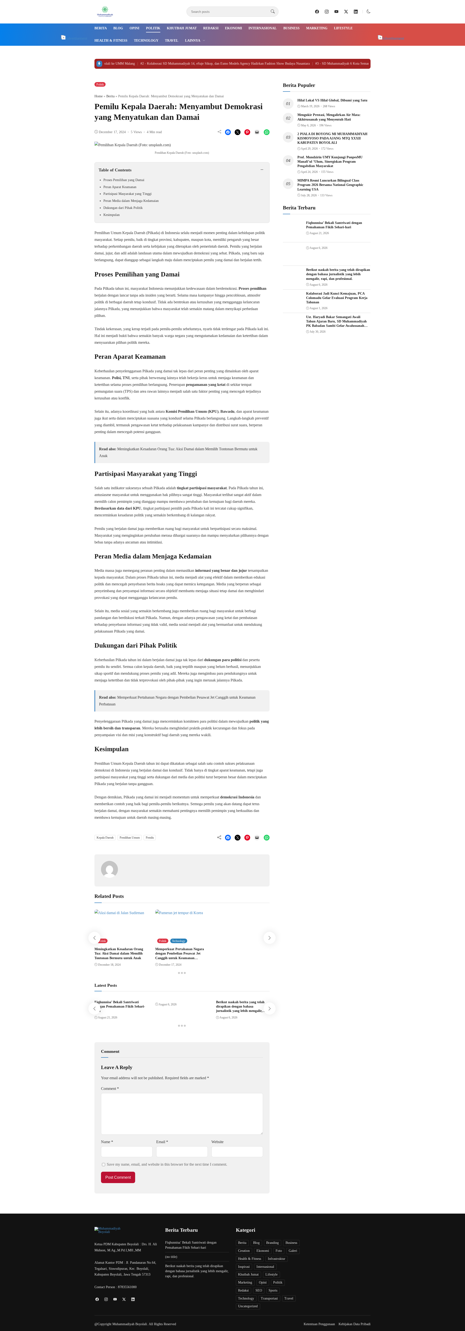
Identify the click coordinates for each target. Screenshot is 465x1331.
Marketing (316, 28)
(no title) (171, 1257)
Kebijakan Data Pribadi (355, 1324)
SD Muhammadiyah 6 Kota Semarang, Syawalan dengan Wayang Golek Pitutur (355, 63)
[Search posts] (272, 11)
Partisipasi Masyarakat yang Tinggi (127, 194)
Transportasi (269, 1298)
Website (217, 1142)
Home (98, 96)
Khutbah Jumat (182, 28)
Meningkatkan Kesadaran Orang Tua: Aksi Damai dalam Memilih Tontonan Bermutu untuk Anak (118, 953)
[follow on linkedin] (356, 12)
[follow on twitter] (346, 12)
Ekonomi (233, 28)
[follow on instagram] (327, 12)
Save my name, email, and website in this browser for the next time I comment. (167, 1164)
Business (291, 28)
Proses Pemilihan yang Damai (123, 180)
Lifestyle (343, 28)
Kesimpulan (111, 215)
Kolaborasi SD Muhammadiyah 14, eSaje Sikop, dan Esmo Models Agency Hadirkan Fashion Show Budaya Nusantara (207, 63)
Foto (279, 1251)
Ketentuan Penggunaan (319, 1324)
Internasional (262, 28)
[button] (369, 11)
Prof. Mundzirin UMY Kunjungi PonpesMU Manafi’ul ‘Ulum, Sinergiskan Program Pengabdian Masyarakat (330, 161)
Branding (272, 1243)
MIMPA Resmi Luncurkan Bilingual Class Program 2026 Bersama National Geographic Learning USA (330, 185)
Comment (110, 1088)
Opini (134, 28)
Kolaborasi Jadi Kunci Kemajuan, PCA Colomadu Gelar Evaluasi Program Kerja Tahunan (336, 298)
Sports (273, 1290)
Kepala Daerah (105, 837)
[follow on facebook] (317, 12)
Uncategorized (248, 1306)
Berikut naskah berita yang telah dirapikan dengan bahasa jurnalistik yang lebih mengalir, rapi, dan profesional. (338, 274)
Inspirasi (244, 1267)
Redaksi (210, 28)
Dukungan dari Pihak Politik (123, 208)
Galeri (293, 1251)
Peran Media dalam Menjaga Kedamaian (131, 201)
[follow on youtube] (336, 12)
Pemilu (150, 837)
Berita (100, 28)
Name (107, 1142)
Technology (146, 40)
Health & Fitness (110, 40)
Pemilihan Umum (130, 837)
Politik (153, 28)
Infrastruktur (276, 1259)
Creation (244, 1251)
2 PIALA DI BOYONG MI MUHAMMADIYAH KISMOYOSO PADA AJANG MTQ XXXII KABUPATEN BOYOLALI (332, 138)
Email (162, 1142)
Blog (118, 28)
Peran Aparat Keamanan (119, 187)
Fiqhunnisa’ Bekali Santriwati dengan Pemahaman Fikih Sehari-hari (119, 1006)
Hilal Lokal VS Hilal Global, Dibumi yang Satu (332, 100)
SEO (259, 1290)
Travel (171, 40)
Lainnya (192, 40)
